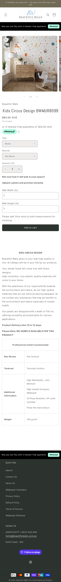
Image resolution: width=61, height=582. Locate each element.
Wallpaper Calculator (16, 489)
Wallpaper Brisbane (15, 515)
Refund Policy (13, 502)
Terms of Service (14, 509)
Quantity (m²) (8, 163)
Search (9, 470)
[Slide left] (24, 97)
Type (4, 138)
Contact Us (11, 477)
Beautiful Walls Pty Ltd (25, 580)
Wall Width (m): (10, 190)
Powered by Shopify (43, 580)
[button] (6, 15)
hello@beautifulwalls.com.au (21, 536)
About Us (10, 483)
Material (6, 150)
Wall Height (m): (10, 203)
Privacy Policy (13, 496)
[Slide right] (37, 97)
